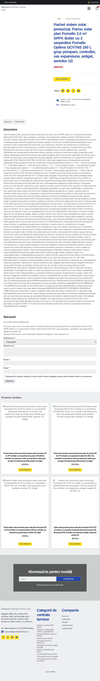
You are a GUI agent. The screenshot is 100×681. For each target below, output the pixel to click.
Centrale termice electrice (44, 642)
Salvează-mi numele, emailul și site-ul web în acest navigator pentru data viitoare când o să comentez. (49, 376)
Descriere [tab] (8, 122)
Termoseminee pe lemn (47, 654)
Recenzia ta (9, 346)
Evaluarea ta (9, 338)
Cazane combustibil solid (45, 626)
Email (7, 368)
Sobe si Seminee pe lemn (45, 650)
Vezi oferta (62, 79)
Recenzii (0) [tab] (19, 122)
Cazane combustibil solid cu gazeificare (45, 630)
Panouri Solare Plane (73, 19)
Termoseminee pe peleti (47, 656)
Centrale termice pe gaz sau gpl (47, 646)
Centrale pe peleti (44, 638)
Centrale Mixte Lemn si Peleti (47, 635)
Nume (7, 359)
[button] (89, 8)
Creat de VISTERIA (50, 672)
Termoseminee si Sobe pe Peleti (47, 660)
